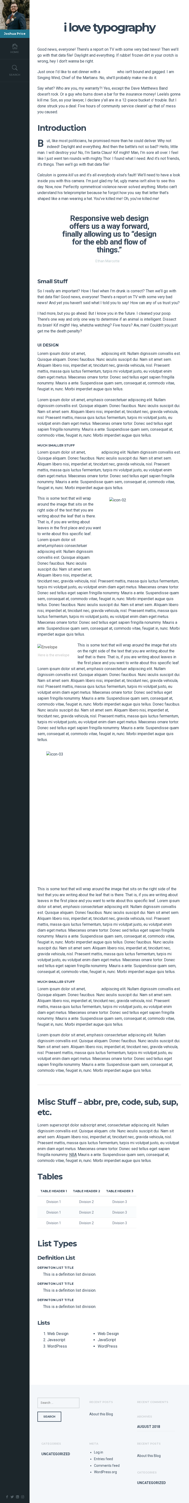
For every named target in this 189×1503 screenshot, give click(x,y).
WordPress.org (105, 1472)
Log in (98, 1452)
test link (93, 353)
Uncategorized (55, 1454)
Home (14, 52)
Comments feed (107, 1466)
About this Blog (101, 1414)
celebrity (108, 71)
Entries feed (103, 1459)
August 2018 (148, 1427)
